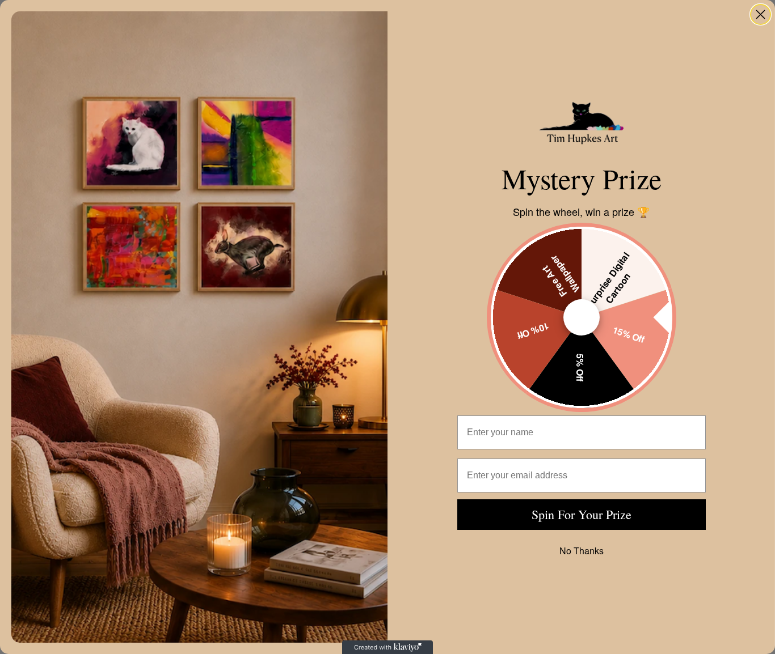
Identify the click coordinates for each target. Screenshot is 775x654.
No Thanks (581, 550)
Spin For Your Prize (581, 514)
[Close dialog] (760, 14)
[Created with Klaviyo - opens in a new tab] (387, 647)
